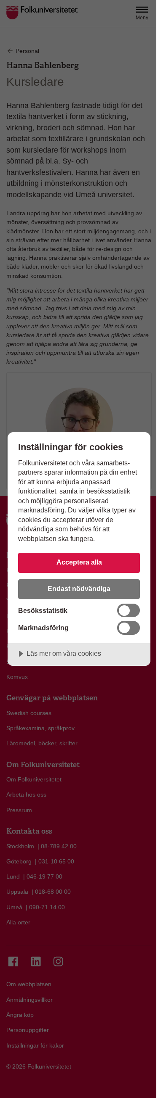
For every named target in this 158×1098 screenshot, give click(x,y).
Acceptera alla (79, 562)
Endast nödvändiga (79, 588)
